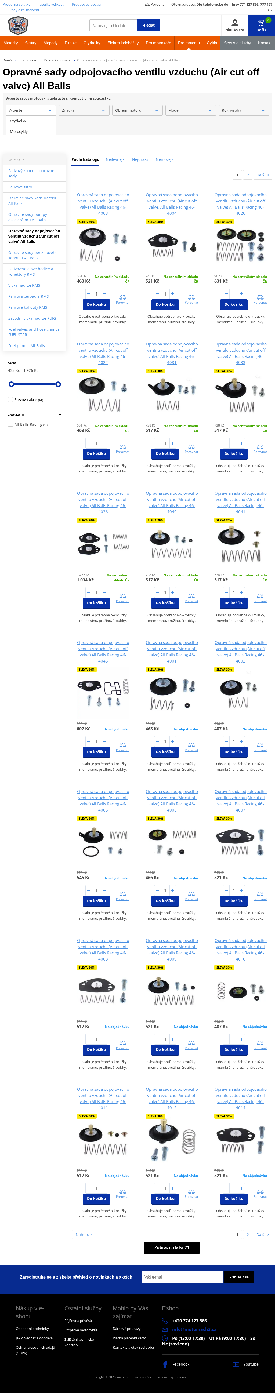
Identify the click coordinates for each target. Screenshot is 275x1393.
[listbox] (31, 126)
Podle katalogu (85, 159)
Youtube (251, 1364)
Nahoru (83, 1234)
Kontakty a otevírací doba (133, 1347)
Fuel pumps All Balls (26, 345)
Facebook (180, 1364)
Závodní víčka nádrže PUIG (32, 318)
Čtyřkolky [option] (18, 120)
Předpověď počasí (86, 4)
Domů (7, 60)
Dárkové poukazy (127, 1328)
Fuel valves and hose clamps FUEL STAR (34, 332)
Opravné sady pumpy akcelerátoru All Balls (27, 217)
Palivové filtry (20, 187)
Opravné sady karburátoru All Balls (32, 200)
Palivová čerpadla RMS (28, 296)
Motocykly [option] (19, 131)
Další (260, 174)
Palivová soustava (57, 60)
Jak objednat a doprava (34, 1338)
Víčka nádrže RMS (24, 285)
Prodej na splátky (16, 4)
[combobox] (31, 110)
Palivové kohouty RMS (27, 307)
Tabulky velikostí (51, 4)
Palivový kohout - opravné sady (31, 173)
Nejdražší (140, 159)
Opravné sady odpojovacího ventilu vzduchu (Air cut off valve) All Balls (34, 236)
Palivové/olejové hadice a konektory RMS (30, 271)
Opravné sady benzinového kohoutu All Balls (32, 255)
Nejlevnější (116, 159)
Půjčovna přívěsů (78, 1320)
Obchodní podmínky (32, 1328)
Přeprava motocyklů (80, 1329)
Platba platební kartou (131, 1338)
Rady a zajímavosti (24, 10)
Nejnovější (165, 159)
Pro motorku (28, 60)
